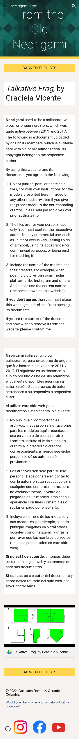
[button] (5, 6)
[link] (39, 631)
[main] (39, 29)
